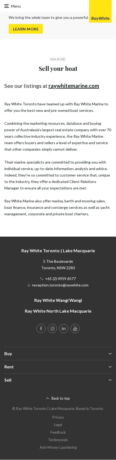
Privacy (58, 417)
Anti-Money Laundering (58, 447)
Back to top (61, 398)
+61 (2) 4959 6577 (60, 278)
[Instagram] (52, 328)
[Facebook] (41, 328)
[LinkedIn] (63, 328)
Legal (58, 425)
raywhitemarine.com (74, 85)
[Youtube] (75, 328)
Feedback (58, 432)
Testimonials (58, 440)
